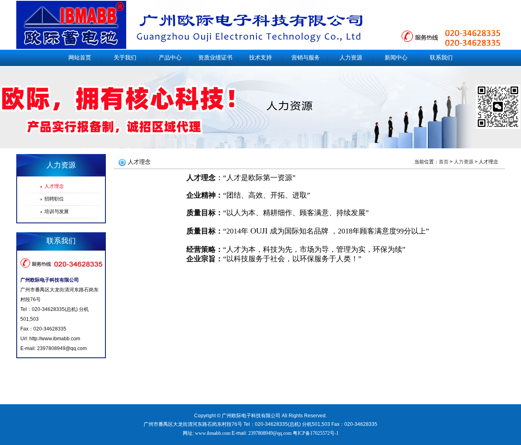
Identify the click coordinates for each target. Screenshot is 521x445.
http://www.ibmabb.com (54, 338)
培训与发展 (56, 211)
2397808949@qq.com (62, 348)
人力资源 (350, 58)
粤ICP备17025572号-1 (316, 433)
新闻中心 (396, 58)
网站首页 (79, 58)
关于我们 (125, 58)
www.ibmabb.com (212, 433)
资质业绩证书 (215, 58)
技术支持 (260, 58)
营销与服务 (305, 58)
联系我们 (441, 58)
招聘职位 (54, 199)
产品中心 (170, 58)
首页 (444, 162)
